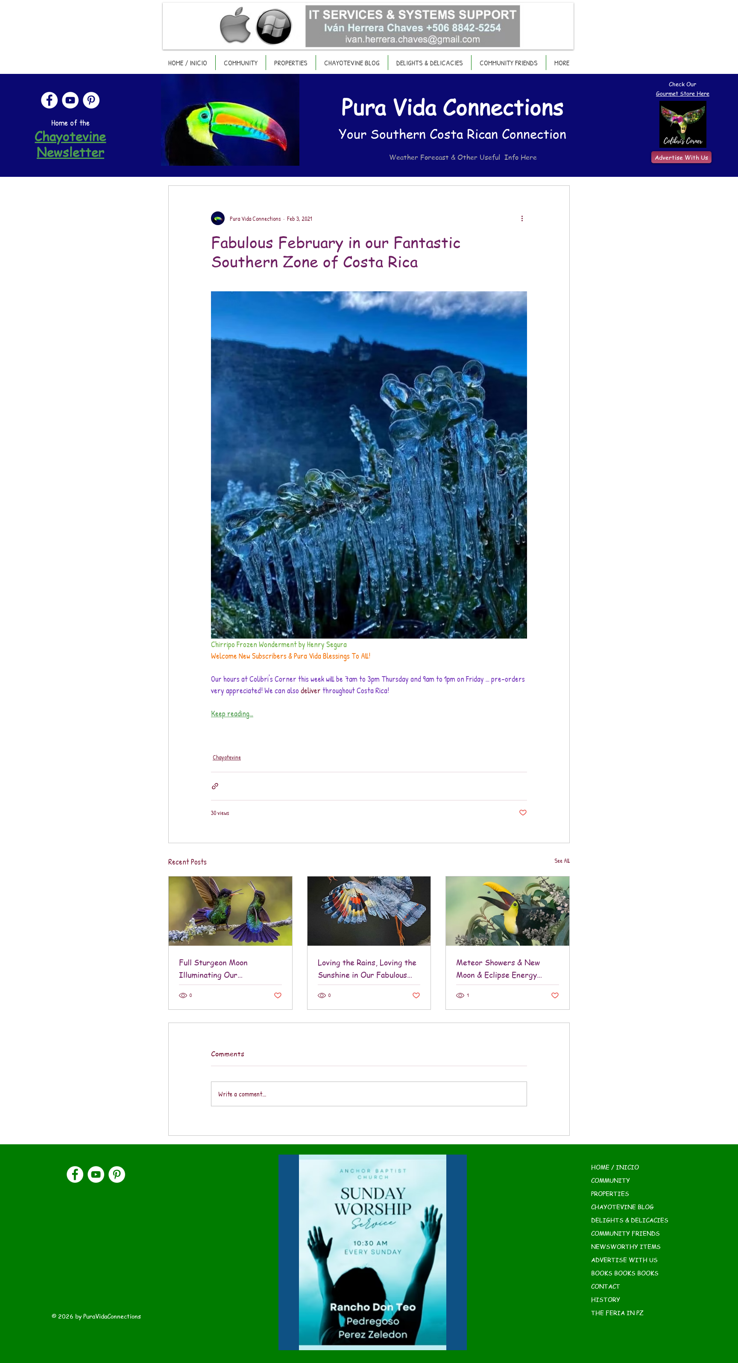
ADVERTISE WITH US (624, 1259)
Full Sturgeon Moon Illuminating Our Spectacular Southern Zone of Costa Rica (227, 969)
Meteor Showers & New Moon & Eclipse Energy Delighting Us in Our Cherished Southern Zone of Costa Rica (506, 969)
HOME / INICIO (615, 1167)
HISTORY (605, 1299)
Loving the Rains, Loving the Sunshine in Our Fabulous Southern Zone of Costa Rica (368, 969)
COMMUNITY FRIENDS (625, 1233)
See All (562, 860)
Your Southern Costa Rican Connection (452, 133)
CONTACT (605, 1286)
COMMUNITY (610, 1180)
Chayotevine (227, 757)
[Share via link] (215, 786)
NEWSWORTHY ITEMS (626, 1246)
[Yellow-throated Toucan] (507, 911)
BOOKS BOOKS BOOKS (625, 1273)
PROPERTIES (610, 1193)
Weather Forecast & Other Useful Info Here (463, 157)
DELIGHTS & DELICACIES (629, 1220)
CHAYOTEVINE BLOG (622, 1206)
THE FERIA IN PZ (617, 1312)
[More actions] (522, 218)
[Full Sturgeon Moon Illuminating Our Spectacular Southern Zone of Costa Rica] (230, 911)
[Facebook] (49, 100)
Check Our (682, 84)
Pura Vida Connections (453, 106)
